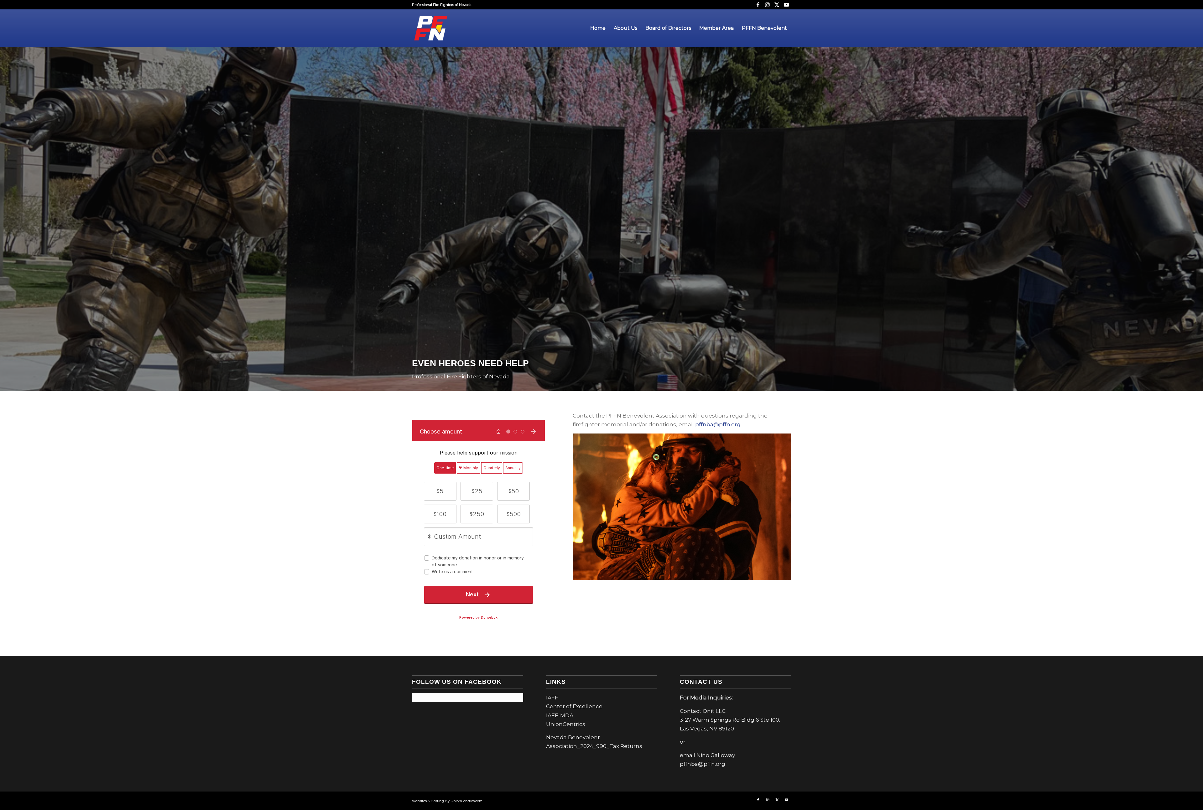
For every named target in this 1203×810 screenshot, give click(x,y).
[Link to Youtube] (786, 4)
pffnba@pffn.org (718, 424)
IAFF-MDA (559, 715)
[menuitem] (598, 28)
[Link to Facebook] (758, 4)
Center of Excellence (574, 706)
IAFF (552, 697)
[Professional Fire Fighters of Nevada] (431, 28)
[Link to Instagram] (767, 4)
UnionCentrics (565, 724)
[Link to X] (776, 4)
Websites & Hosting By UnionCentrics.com (447, 801)
